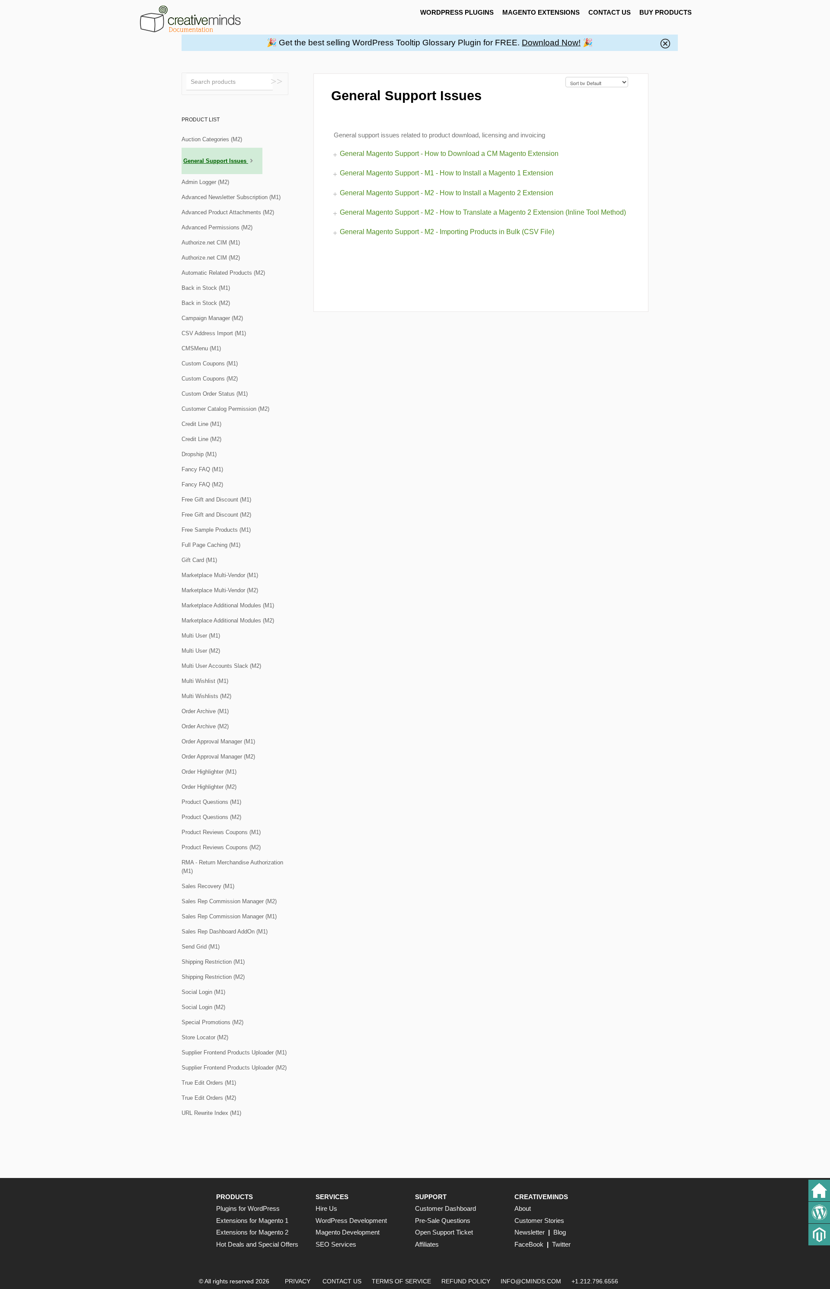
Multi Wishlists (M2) (206, 696)
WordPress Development (351, 1220)
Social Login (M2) (203, 1007)
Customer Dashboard (445, 1208)
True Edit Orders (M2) (209, 1098)
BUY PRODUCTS (665, 12)
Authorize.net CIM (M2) (211, 257)
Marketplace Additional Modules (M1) (228, 605)
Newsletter (529, 1232)
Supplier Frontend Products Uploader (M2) (234, 1067)
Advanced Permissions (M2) (217, 227)
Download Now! (551, 42)
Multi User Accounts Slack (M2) (221, 666)
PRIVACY (297, 1281)
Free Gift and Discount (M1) (216, 499)
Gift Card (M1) (199, 560)
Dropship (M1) (199, 454)
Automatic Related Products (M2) (223, 273)
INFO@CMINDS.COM (531, 1281)
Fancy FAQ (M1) (202, 469)
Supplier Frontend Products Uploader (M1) (234, 1052)
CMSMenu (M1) (201, 348)
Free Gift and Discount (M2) (216, 514)
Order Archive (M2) (205, 726)
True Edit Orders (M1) (209, 1082)
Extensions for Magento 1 (252, 1220)
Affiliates (427, 1244)
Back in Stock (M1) (206, 288)
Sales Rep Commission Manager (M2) (229, 901)
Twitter (561, 1244)
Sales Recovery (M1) (208, 886)
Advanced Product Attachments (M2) (228, 212)
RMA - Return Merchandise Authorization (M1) (232, 866)
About (522, 1208)
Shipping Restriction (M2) (213, 977)
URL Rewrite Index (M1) (211, 1113)
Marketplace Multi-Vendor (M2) (220, 590)
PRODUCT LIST (201, 120)
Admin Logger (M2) (205, 182)
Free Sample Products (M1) (216, 530)
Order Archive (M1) (205, 711)
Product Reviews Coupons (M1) (221, 832)
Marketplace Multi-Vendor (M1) (220, 575)
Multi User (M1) (201, 635)
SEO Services (336, 1244)
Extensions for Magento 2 (252, 1232)
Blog (559, 1232)
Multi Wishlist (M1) (205, 681)
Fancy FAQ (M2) (202, 484)
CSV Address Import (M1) (214, 333)
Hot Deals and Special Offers (257, 1244)
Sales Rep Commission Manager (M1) (229, 916)
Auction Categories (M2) (212, 139)
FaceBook (528, 1244)
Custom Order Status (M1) (215, 394)
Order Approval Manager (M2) (218, 756)
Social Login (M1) (203, 992)
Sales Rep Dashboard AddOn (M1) (225, 931)
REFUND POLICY (465, 1281)
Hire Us (326, 1208)
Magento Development (348, 1232)
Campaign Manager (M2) (212, 318)
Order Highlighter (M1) (209, 771)
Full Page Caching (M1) (211, 545)
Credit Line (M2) (201, 439)
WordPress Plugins (457, 12)
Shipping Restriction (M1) (213, 962)
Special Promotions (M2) (212, 1022)
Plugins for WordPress (248, 1208)
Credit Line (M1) (201, 424)
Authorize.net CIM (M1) (211, 242)
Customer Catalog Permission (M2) (225, 409)
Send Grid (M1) (201, 946)
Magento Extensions (541, 12)
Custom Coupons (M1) (210, 363)
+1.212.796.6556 (594, 1281)
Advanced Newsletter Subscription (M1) (231, 197)
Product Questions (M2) (211, 817)
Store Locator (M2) (205, 1037)
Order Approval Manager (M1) (218, 741)
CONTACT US (609, 12)
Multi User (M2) (201, 651)
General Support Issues (215, 161)
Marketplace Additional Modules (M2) (228, 620)
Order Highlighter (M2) (209, 787)
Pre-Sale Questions (442, 1220)
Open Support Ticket (444, 1232)
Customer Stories (539, 1220)
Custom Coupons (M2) (210, 378)
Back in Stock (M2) (206, 303)
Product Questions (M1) (211, 802)
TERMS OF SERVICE (401, 1281)
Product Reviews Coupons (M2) (221, 847)
